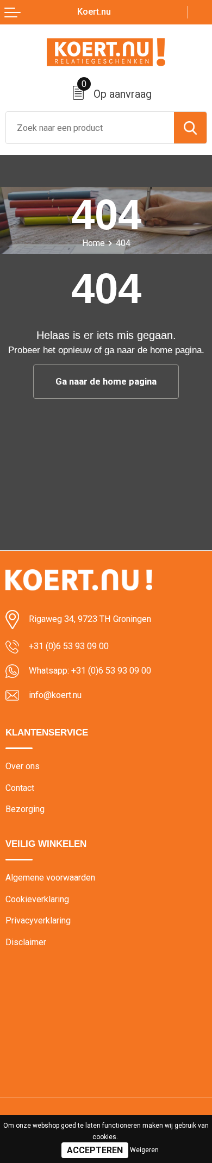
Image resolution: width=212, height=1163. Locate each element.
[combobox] (90, 127)
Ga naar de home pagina (106, 381)
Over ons (22, 766)
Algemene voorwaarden (50, 877)
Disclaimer (25, 942)
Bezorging (25, 809)
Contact (19, 788)
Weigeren (144, 1150)
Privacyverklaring (38, 920)
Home (93, 243)
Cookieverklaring (37, 899)
